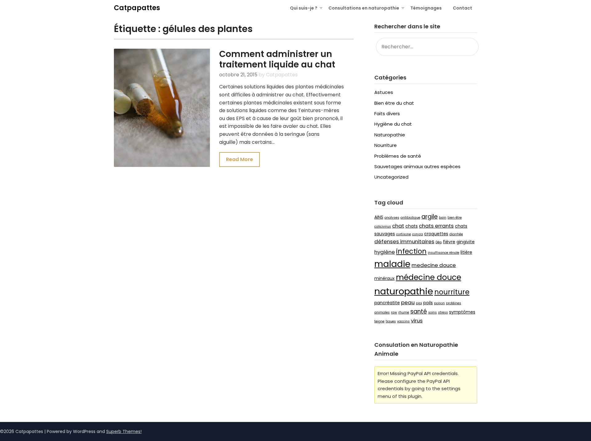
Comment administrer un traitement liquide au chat (277, 59)
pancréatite (387, 303)
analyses (391, 217)
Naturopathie (389, 134)
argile (429, 216)
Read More (239, 159)
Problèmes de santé (397, 156)
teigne (379, 321)
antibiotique (410, 217)
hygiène (384, 252)
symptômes (462, 312)
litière (466, 252)
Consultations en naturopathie (363, 8)
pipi (419, 303)
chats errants (436, 225)
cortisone (403, 234)
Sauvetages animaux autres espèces (417, 166)
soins (432, 312)
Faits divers (387, 113)
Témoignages (426, 8)
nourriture (451, 292)
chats (411, 226)
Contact (462, 8)
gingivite (465, 242)
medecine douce (434, 265)
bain (442, 217)
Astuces (383, 92)
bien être (455, 217)
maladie (392, 264)
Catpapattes (137, 8)
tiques (391, 321)
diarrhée (456, 234)
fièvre (449, 242)
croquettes (436, 234)
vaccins (403, 321)
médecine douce (428, 277)
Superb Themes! (124, 431)
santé (418, 311)
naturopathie (403, 291)
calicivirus (382, 226)
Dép (439, 242)
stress (443, 312)
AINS (378, 217)
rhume (403, 312)
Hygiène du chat (393, 124)
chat (398, 225)
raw (394, 312)
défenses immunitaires (404, 241)
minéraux (384, 278)
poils (428, 303)
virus (417, 320)
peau (408, 302)
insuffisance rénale (443, 252)
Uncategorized (391, 177)
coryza (417, 234)
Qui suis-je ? (303, 8)
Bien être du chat (394, 103)
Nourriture (385, 145)
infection (411, 251)
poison (439, 303)
